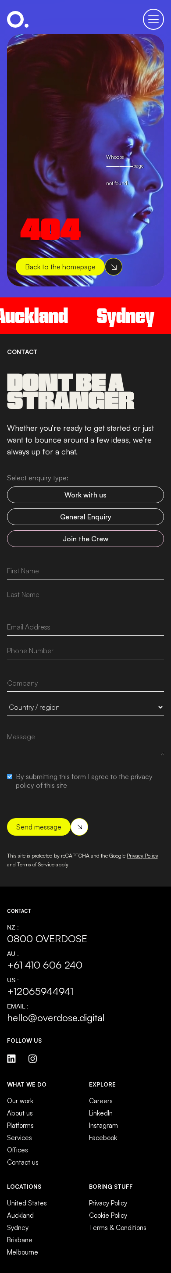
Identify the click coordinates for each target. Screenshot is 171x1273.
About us (20, 1113)
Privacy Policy (142, 855)
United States (27, 1203)
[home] (17, 19)
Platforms (20, 1125)
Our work (20, 1101)
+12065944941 (40, 991)
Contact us (23, 1162)
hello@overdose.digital (55, 1017)
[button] (153, 19)
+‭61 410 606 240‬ (44, 964)
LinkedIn (101, 1113)
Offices (17, 1150)
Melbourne (22, 1252)
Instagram (103, 1125)
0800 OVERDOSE (47, 938)
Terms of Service (35, 864)
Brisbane (19, 1240)
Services (19, 1138)
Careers (101, 1101)
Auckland (20, 1215)
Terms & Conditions (117, 1227)
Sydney (118, 315)
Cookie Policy (108, 1215)
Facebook (103, 1138)
